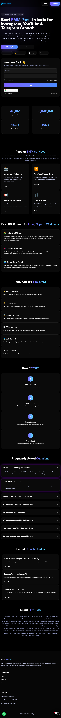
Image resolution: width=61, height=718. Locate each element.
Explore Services (26, 47)
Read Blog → (8, 566)
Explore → (7, 186)
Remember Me (9, 80)
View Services (53, 93)
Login (45, 3)
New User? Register (8, 93)
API (2, 686)
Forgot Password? (52, 80)
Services (3, 679)
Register (55, 3)
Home (2, 676)
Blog (2, 683)
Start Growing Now (9, 47)
